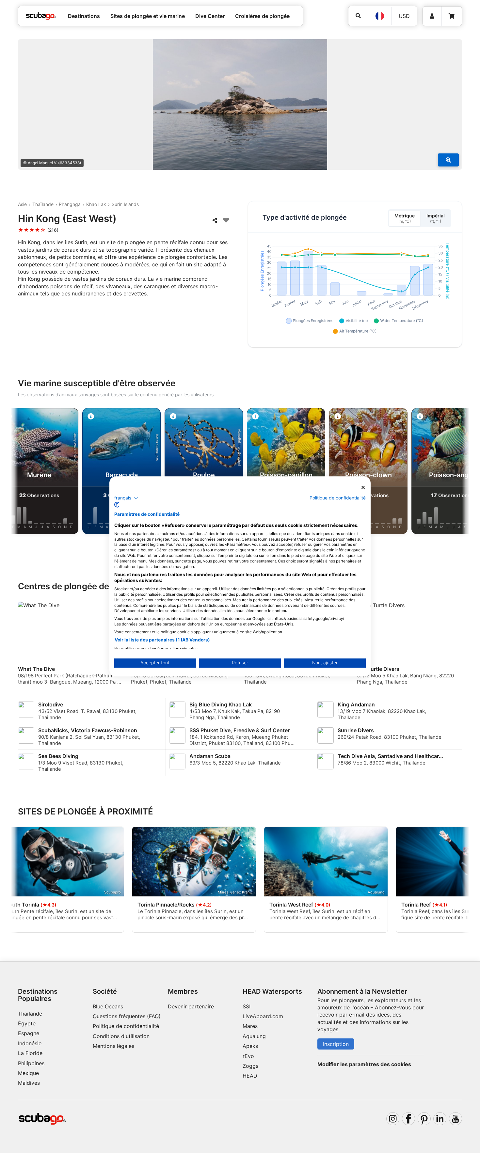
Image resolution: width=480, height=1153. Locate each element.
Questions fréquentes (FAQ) (127, 1016)
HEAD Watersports (272, 991)
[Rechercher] (358, 15)
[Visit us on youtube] (455, 1118)
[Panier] (451, 16)
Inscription (336, 1044)
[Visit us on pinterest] (424, 1118)
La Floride (30, 1053)
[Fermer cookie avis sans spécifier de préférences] (363, 487)
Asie (22, 204)
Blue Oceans (108, 1006)
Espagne (28, 1033)
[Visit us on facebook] (408, 1118)
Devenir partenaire (191, 1006)
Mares (250, 1026)
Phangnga (70, 204)
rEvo (248, 1056)
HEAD (250, 1075)
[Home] (41, 16)
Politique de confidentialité (126, 1026)
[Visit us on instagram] (392, 1118)
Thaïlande (43, 204)
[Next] (459, 472)
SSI (246, 1006)
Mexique (28, 1073)
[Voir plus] (448, 159)
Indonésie (29, 1043)
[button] (126, 498)
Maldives (29, 1083)
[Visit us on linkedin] (439, 1118)
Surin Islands (125, 204)
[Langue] (379, 16)
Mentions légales (113, 1046)
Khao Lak (96, 204)
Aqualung (254, 1036)
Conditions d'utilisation (122, 1036)
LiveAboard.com (263, 1016)
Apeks (250, 1046)
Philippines (31, 1063)
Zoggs (250, 1066)
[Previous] (20, 472)
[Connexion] (432, 16)
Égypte (27, 1023)
